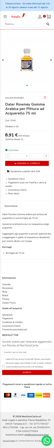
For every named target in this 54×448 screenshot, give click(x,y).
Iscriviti (27, 372)
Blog (4, 291)
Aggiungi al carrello (28, 163)
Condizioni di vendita (12, 322)
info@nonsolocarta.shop (36, 434)
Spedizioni (7, 314)
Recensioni (7, 288)
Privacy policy (18, 359)
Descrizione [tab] (11, 206)
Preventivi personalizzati (14, 329)
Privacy (5, 299)
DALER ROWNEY (14, 97)
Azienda (6, 284)
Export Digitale (9, 441)
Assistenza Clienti (11, 326)
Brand (5, 295)
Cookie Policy (9, 302)
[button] (27, 85)
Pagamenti (7, 318)
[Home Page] (18, 15)
